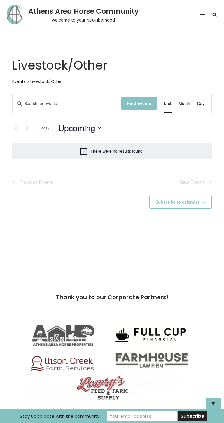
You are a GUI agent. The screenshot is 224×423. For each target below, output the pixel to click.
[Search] (214, 15)
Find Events (139, 103)
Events (19, 81)
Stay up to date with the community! (60, 416)
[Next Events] (27, 128)
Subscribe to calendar (177, 202)
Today (44, 127)
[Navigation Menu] (202, 14)
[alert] (112, 151)
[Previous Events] (15, 128)
